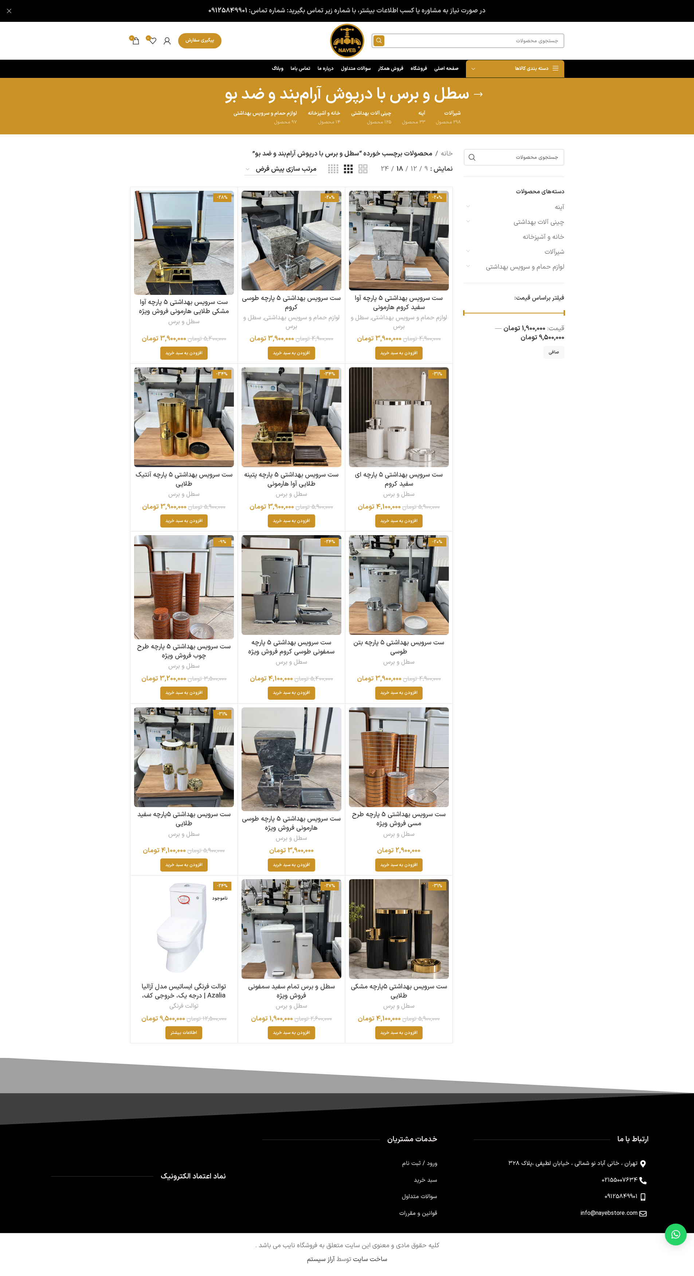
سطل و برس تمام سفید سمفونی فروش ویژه (291, 991)
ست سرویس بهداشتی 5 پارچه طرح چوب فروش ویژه (184, 651)
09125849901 (227, 11)
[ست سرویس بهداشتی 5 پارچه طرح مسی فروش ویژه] (399, 757)
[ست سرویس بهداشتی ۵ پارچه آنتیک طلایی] (184, 417)
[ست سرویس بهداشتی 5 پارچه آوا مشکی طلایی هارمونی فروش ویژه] (184, 243)
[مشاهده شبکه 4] (333, 169)
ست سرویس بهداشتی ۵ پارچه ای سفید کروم (399, 479)
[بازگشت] (478, 94)
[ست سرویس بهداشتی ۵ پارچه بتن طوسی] (399, 585)
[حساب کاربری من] (167, 40)
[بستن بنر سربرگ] (9, 11)
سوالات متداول (419, 1196)
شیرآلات (554, 252)
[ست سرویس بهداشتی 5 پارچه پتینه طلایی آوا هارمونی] (291, 417)
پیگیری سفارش (199, 40)
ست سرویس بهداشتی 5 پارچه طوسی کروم (291, 302)
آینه (559, 207)
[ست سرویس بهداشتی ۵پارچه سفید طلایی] (184, 757)
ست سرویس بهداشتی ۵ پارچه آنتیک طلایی (184, 479)
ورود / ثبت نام (419, 1163)
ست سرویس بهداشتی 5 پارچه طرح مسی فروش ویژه (399, 819)
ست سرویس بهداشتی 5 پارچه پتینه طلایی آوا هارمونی (291, 479)
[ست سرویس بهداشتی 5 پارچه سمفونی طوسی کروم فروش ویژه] (291, 585)
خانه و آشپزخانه (543, 237)
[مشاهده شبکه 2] (362, 169)
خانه (447, 154)
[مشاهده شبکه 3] (348, 169)
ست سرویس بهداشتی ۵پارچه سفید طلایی (184, 819)
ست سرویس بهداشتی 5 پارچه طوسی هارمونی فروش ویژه (291, 823)
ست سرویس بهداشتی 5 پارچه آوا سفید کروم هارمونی (399, 302)
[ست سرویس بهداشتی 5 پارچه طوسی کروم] (291, 241)
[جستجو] (378, 40)
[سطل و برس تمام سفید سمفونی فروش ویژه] (291, 929)
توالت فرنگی (184, 1006)
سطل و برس (184, 322)
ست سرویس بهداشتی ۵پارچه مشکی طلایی (399, 991)
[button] (399, 353)
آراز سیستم (321, 1259)
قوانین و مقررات (418, 1213)
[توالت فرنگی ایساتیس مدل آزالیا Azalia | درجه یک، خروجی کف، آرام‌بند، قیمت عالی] (184, 929)
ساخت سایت (370, 1259)
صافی (554, 352)
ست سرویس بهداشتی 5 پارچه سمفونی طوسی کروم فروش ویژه (291, 647)
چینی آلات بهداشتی (539, 222)
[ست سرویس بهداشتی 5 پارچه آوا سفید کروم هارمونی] (399, 241)
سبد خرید (425, 1180)
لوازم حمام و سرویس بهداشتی (525, 267)
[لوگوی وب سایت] (347, 41)
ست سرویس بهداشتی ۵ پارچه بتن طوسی (398, 647)
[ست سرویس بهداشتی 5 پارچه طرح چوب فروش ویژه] (184, 587)
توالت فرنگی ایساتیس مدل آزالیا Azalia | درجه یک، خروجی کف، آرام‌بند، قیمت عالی (184, 996)
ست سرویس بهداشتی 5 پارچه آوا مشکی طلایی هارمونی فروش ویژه (184, 306)
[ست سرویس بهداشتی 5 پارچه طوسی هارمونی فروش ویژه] (291, 759)
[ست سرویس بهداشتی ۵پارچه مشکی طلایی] (399, 929)
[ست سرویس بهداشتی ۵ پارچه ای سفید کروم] (399, 417)
